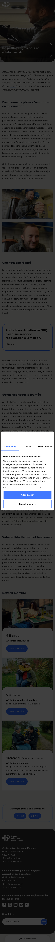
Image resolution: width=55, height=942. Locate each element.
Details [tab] (27, 446)
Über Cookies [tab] (45, 446)
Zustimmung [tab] (10, 446)
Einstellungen (26, 504)
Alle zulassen (27, 495)
